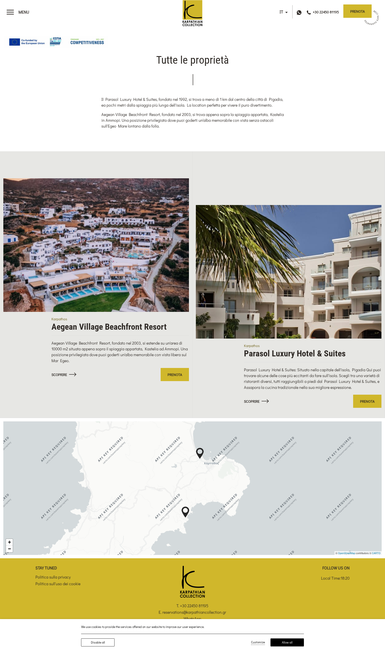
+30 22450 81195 (194, 605)
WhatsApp (192, 618)
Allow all (287, 642)
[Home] (192, 12)
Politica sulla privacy (53, 577)
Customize (258, 642)
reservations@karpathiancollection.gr (194, 612)
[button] (200, 453)
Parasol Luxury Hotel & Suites (295, 353)
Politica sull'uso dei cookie (57, 583)
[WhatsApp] (300, 12)
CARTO (376, 553)
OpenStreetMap (346, 553)
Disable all (98, 642)
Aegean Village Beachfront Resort (109, 327)
